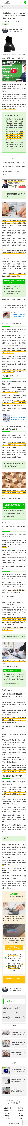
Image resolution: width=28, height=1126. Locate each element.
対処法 (17, 1013)
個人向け (6, 6)
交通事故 (11, 6)
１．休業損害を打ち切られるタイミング (13, 163)
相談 (4, 1013)
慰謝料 (17, 1008)
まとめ (4, 174)
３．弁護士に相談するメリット (11, 171)
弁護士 (5, 1018)
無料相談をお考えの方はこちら (14, 979)
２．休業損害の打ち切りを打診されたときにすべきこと (14, 167)
